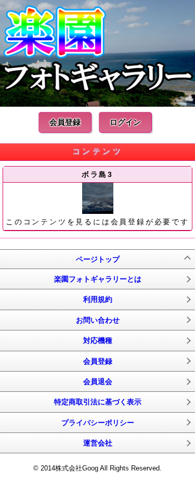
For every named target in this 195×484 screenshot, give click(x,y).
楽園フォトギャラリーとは (97, 279)
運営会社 (97, 443)
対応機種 (97, 340)
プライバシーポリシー (97, 422)
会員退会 (97, 381)
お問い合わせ (98, 320)
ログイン (125, 122)
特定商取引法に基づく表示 (97, 402)
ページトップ (98, 259)
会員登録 (65, 122)
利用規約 (97, 299)
